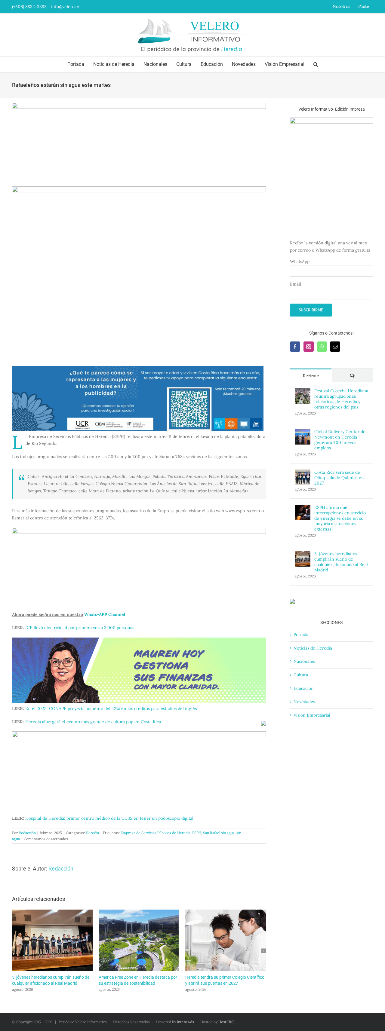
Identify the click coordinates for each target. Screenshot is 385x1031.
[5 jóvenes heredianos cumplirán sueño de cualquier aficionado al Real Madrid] (302, 554)
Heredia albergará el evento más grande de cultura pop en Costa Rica (93, 721)
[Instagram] (308, 346)
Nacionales (304, 661)
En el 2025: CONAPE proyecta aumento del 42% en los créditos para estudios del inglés (111, 708)
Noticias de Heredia (313, 648)
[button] (315, 64)
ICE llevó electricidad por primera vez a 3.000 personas (79, 627)
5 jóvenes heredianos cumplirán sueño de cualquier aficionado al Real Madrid (52, 940)
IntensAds (185, 1022)
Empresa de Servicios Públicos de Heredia (155, 833)
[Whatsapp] (322, 346)
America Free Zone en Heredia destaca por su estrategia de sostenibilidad (139, 940)
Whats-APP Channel (104, 614)
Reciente (311, 375)
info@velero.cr (65, 6)
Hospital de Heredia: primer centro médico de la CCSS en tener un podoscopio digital (109, 818)
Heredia (92, 833)
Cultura (301, 675)
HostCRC (226, 1022)
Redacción (27, 833)
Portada (301, 634)
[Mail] (335, 346)
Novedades (304, 701)
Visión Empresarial (312, 715)
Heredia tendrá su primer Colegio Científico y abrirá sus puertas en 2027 (226, 940)
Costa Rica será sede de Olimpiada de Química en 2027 (339, 478)
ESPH (196, 833)
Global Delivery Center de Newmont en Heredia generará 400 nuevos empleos (339, 440)
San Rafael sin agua (219, 833)
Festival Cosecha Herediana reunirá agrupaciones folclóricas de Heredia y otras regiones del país (341, 399)
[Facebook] (295, 346)
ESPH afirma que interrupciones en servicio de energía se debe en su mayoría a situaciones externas (340, 518)
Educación (304, 688)
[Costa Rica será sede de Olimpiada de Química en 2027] (302, 473)
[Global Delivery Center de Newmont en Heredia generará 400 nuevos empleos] (302, 432)
